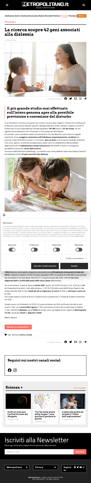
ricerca (22, 334)
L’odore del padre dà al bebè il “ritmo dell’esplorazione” (72, 414)
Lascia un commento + (18, 327)
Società (48, 16)
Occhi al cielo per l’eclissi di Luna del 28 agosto (17, 414)
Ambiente (9, 16)
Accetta (74, 266)
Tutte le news (79, 388)
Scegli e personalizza (75, 258)
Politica (56, 16)
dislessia (15, 334)
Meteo (82, 16)
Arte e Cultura (21, 16)
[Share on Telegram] (85, 99)
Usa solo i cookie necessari (45, 266)
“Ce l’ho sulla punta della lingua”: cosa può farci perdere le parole (45, 415)
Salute (42, 16)
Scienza (64, 16)
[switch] (34, 250)
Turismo (72, 16)
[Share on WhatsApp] (80, 99)
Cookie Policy (79, 236)
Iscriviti (80, 452)
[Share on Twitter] (70, 99)
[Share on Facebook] (65, 99)
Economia (33, 16)
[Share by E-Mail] (75, 99)
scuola (29, 334)
